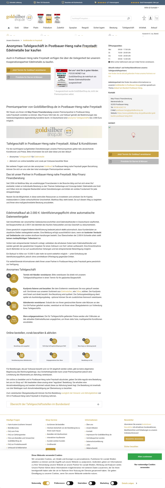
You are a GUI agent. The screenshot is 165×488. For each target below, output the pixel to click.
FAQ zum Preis (13, 431)
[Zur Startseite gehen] (19, 18)
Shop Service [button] (51, 420)
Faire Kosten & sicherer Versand (20, 425)
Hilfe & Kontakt (150, 8)
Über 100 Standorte (43, 2)
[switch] (69, 483)
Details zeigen (128, 483)
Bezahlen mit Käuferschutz (73, 2)
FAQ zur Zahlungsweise (16, 435)
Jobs (88, 445)
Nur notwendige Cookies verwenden (144, 465)
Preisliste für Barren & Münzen (29, 77)
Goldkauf (48, 166)
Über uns (89, 425)
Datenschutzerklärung (94, 441)
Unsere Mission (92, 428)
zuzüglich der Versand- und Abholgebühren (79, 393)
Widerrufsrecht (91, 448)
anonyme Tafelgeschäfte (78, 118)
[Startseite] (8, 28)
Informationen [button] (91, 420)
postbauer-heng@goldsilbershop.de (129, 110)
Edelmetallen (66, 291)
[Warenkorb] (156, 18)
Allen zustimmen (145, 457)
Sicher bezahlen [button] (131, 446)
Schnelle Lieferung (16, 2)
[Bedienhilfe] (144, 18)
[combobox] (98, 18)
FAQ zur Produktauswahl (17, 444)
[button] (133, 135)
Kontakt (89, 431)
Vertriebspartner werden (95, 438)
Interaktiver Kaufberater (56, 438)
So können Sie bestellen (56, 425)
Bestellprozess (13, 428)
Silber (78, 291)
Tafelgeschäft (25, 157)
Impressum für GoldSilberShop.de (98, 435)
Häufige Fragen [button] (13, 420)
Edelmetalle (39, 157)
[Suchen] (128, 18)
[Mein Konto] (150, 18)
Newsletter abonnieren (134, 439)
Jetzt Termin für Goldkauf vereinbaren (29, 70)
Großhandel (51, 444)
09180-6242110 (120, 107)
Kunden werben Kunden (56, 441)
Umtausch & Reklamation (17, 448)
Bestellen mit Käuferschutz (57, 434)
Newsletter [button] (129, 420)
